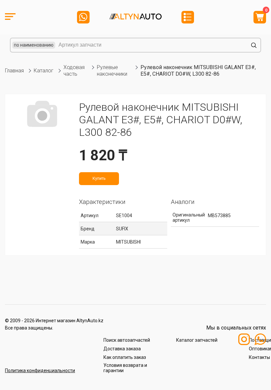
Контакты (259, 357)
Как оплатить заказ (124, 357)
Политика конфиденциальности (40, 370)
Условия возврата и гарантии (125, 368)
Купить (99, 178)
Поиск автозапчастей (126, 340)
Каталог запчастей (196, 340)
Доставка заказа (122, 348)
